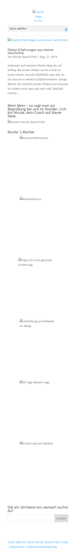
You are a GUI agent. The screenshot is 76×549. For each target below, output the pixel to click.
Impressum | (18, 547)
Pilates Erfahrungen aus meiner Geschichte (31, 51)
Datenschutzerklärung (42, 547)
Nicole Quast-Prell (25, 57)
